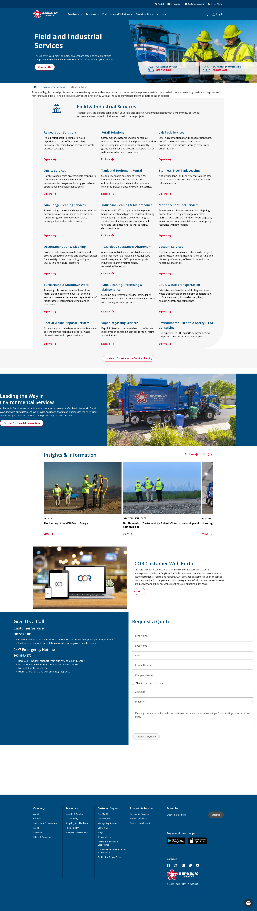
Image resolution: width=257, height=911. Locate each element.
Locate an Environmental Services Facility (128, 358)
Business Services (138, 818)
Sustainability (143, 14)
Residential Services (139, 814)
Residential (74, 14)
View (46, 534)
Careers (37, 818)
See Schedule (104, 818)
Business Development (77, 832)
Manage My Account (108, 823)
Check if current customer (150, 683)
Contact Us (44, 67)
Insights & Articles (74, 814)
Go (139, 591)
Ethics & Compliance (43, 837)
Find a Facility (72, 827)
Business (91, 14)
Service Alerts (104, 837)
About (160, 14)
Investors (37, 832)
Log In (219, 14)
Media (36, 827)
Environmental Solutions (116, 14)
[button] (203, 453)
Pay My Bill (103, 814)
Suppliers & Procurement (45, 823)
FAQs (100, 832)
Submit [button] (216, 814)
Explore (48, 159)
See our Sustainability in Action (22, 423)
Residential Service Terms (110, 857)
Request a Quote (146, 736)
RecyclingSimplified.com (77, 823)
